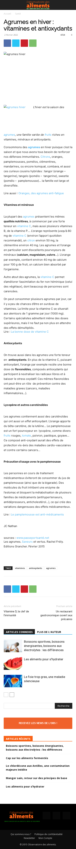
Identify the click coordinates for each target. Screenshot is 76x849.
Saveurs (27, 541)
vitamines (20, 568)
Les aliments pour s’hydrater (43, 659)
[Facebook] (7, 43)
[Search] (71, 5)
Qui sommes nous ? (21, 834)
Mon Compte (45, 838)
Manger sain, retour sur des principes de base (36, 778)
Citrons (45, 156)
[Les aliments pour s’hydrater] (13, 663)
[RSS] (56, 815)
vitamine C (24, 226)
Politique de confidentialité (48, 834)
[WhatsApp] (33, 43)
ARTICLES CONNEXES (19, 632)
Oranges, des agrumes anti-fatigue (41, 193)
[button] (6, 5)
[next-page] (12, 694)
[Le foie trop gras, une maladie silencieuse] (13, 681)
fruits (48, 134)
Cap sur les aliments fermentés (27, 758)
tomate (26, 435)
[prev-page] (6, 694)
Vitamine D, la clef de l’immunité (16, 613)
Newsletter (29, 838)
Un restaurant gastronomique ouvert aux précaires (56, 615)
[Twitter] (16, 43)
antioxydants (35, 568)
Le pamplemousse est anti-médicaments (37, 514)
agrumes (9, 134)
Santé (18, 13)
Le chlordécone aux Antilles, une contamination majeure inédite (38, 767)
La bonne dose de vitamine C (30, 331)
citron (31, 240)
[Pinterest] (24, 43)
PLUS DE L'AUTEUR (49, 632)
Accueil (7, 13)
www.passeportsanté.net (32, 538)
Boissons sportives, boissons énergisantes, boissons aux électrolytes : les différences (44, 646)
